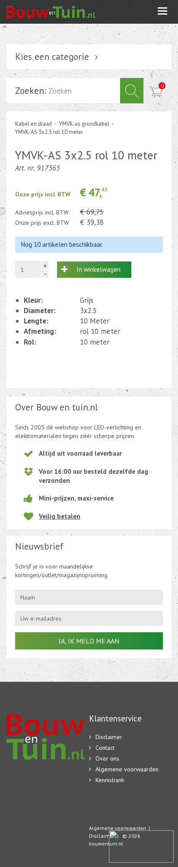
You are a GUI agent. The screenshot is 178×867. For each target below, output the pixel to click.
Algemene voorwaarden (127, 769)
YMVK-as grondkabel (84, 123)
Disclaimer (108, 737)
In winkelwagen (98, 269)
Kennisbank (109, 780)
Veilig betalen (59, 516)
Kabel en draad (33, 123)
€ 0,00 (162, 85)
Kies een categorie (52, 56)
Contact (104, 748)
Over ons (107, 758)
